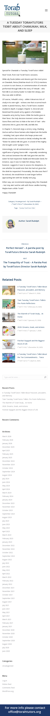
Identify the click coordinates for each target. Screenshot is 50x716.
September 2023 (8, 514)
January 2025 (7, 457)
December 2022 (8, 545)
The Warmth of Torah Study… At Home (30, 315)
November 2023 (8, 507)
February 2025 (7, 454)
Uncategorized (9, 43)
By (33, 201)
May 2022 (6, 570)
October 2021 (7, 595)
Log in (4, 681)
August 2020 (7, 644)
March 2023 (6, 535)
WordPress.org (7, 691)
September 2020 (8, 640)
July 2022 (5, 563)
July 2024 (5, 478)
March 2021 (6, 619)
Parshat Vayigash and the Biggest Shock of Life (31, 342)
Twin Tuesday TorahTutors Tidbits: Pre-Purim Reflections (31, 301)
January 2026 (7, 443)
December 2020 (8, 630)
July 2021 (5, 605)
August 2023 (7, 517)
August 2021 (7, 602)
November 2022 (8, 549)
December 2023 (8, 503)
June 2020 (6, 651)
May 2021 (6, 612)
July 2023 (5, 521)
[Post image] (8, 290)
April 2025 (6, 450)
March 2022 (6, 577)
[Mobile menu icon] (46, 10)
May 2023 (6, 528)
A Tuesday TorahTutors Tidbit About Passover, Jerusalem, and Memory (32, 288)
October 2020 (7, 637)
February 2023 (7, 538)
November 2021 (8, 591)
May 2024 (6, 486)
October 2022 (7, 552)
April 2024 (6, 489)
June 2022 (6, 566)
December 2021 (8, 588)
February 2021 (7, 623)
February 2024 (7, 496)
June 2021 (6, 609)
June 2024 (6, 482)
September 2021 (8, 598)
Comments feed (8, 688)
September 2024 (8, 471)
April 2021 (6, 616)
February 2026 (7, 440)
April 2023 (6, 531)
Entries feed (6, 684)
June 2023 (6, 524)
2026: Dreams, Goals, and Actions (30, 327)
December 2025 (8, 447)
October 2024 (7, 468)
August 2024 (7, 475)
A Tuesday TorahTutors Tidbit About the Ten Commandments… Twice (32, 355)
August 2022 (7, 559)
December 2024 (8, 461)
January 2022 (7, 584)
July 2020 (5, 647)
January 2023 (7, 542)
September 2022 (8, 556)
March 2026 (6, 436)
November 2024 (8, 464)
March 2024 (6, 493)
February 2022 (7, 581)
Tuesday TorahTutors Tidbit (27, 208)
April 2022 (6, 574)
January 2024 (7, 500)
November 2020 (8, 633)
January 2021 (7, 626)
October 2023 (7, 510)
